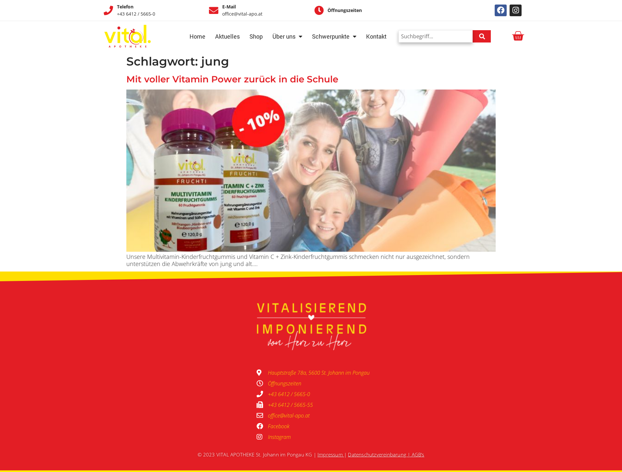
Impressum (330, 454)
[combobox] (435, 36)
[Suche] (482, 36)
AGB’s (418, 454)
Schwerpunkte (331, 36)
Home (197, 36)
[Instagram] (516, 11)
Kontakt (376, 36)
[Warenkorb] (518, 36)
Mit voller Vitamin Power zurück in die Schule (232, 79)
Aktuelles (227, 36)
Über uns (283, 36)
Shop (256, 36)
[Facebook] (501, 11)
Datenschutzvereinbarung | (379, 454)
